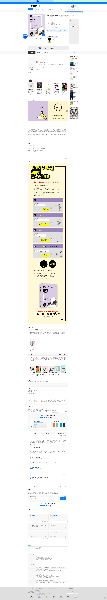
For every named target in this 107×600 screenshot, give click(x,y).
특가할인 (72, 9)
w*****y (35, 478)
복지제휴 (53, 588)
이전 (31, 435)
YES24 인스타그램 (72, 588)
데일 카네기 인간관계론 (40, 91)
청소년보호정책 (42, 588)
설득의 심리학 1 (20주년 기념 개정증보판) (75, 58)
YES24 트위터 (71, 588)
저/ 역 (50, 16)
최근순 (61, 435)
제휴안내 (51, 588)
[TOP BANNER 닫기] (106, 1)
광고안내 (48, 588)
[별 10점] (35, 496)
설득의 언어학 (74, 75)
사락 (48, 9)
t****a (64, 538)
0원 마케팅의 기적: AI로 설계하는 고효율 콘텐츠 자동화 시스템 (75, 63)
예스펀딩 (50, 9)
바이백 (40, 9)
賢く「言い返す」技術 (67, 16)
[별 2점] (31, 496)
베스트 (34, 9)
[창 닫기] (57, 37)
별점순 (65, 435)
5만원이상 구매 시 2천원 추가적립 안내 (59, 24)
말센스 (46, 91)
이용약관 (34, 588)
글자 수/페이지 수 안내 (44, 67)
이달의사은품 (69, 9)
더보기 (77, 56)
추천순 (63, 435)
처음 (30, 435)
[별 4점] (32, 496)
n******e (35, 448)
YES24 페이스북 (70, 588)
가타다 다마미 (48, 16)
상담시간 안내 (76, 593)
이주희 (51, 16)
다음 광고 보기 (78, 7)
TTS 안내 (38, 61)
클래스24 (53, 9)
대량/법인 (77, 9)
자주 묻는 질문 (72, 593)
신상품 (36, 9)
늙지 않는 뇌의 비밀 (38, 374)
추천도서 (75, 9)
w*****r (34, 468)
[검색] (60, 6)
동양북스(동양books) (56, 16)
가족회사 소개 (76, 588)
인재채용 (32, 588)
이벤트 (38, 9)
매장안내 (43, 9)
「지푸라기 (52, 40)
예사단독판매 (65, 9)
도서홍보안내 (45, 588)
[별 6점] (33, 496)
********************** (62, 521)
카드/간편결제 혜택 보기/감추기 (59, 27)
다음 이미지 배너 (67, 111)
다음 (39, 435)
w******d (35, 458)
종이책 (48, 34)
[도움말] (49, 23)
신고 (40, 448)
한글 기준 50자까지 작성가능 (33, 498)
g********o (43, 521)
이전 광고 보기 (77, 7)
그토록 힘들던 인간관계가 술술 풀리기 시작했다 (56, 92)
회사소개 (29, 588)
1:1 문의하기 (69, 593)
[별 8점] (34, 496)
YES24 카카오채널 (69, 588)
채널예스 (46, 9)
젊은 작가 (62, 9)
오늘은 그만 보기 (68, 11)
